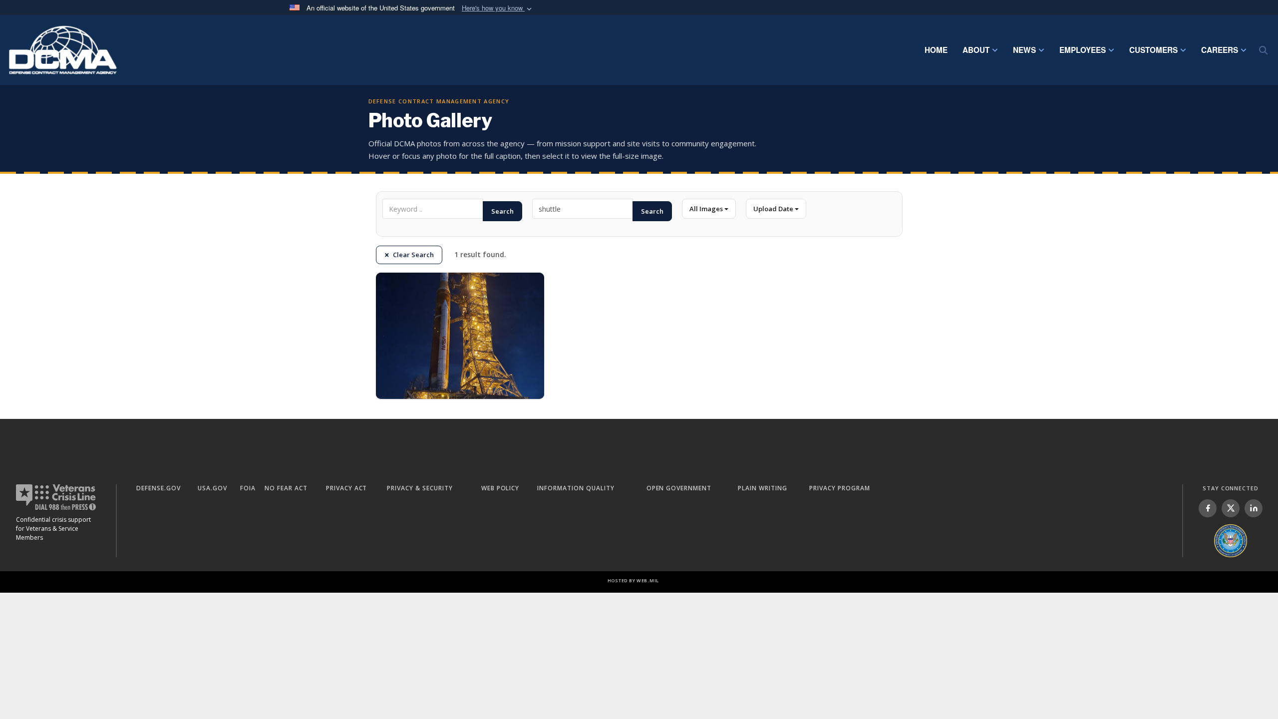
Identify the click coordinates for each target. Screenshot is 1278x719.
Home (936, 49)
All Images (706, 208)
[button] (498, 8)
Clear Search (413, 254)
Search (502, 211)
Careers (1219, 49)
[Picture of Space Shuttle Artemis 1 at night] (460, 336)
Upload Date (774, 208)
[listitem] (1208, 508)
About (975, 49)
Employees (1082, 49)
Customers (1153, 49)
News (1024, 49)
